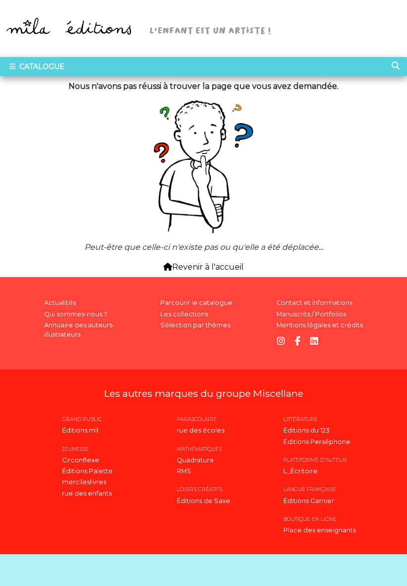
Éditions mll (80, 430)
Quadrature (195, 460)
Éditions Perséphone (316, 441)
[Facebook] (297, 341)
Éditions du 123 (306, 430)
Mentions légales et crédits (319, 325)
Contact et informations (314, 302)
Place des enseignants (319, 530)
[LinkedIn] (314, 341)
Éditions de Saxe (203, 501)
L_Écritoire (300, 471)
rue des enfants (87, 493)
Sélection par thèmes (195, 325)
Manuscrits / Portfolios (311, 314)
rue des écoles (200, 430)
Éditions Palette (87, 471)
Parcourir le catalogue (196, 302)
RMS (184, 471)
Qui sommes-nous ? (75, 314)
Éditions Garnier (308, 501)
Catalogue (41, 66)
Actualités (60, 302)
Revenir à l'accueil (208, 267)
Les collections (184, 314)
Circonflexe (80, 460)
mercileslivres (84, 482)
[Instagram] (281, 341)
